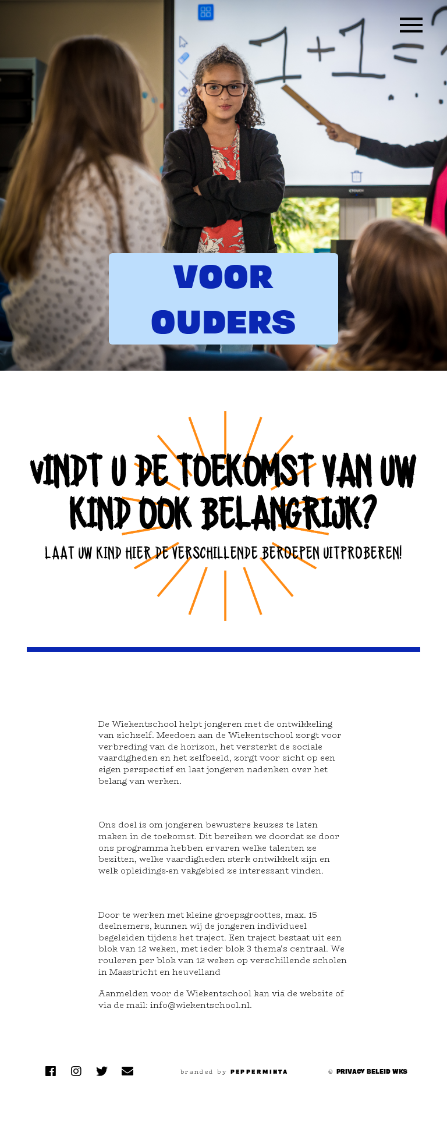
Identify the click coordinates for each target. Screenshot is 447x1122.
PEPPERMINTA (259, 1071)
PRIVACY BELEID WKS (372, 1071)
